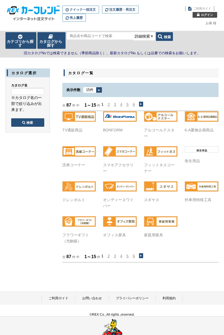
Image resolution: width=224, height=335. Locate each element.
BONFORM (113, 130)
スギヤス (151, 200)
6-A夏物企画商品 (199, 130)
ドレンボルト (73, 200)
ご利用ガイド (58, 298)
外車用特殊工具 (198, 200)
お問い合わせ (92, 298)
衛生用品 (192, 161)
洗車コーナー (73, 165)
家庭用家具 (153, 235)
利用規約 (169, 298)
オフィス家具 (114, 235)
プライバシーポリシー (132, 298)
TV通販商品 (72, 130)
